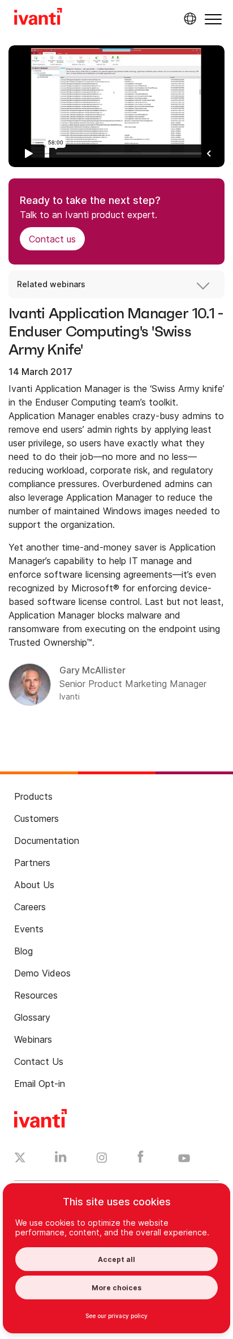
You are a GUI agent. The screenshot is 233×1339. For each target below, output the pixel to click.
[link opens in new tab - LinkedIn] (61, 1159)
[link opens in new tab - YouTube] (184, 1159)
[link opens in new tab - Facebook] (140, 1159)
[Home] (38, 18)
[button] (213, 19)
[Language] (188, 18)
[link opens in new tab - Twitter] (20, 1159)
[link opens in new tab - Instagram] (101, 1159)
